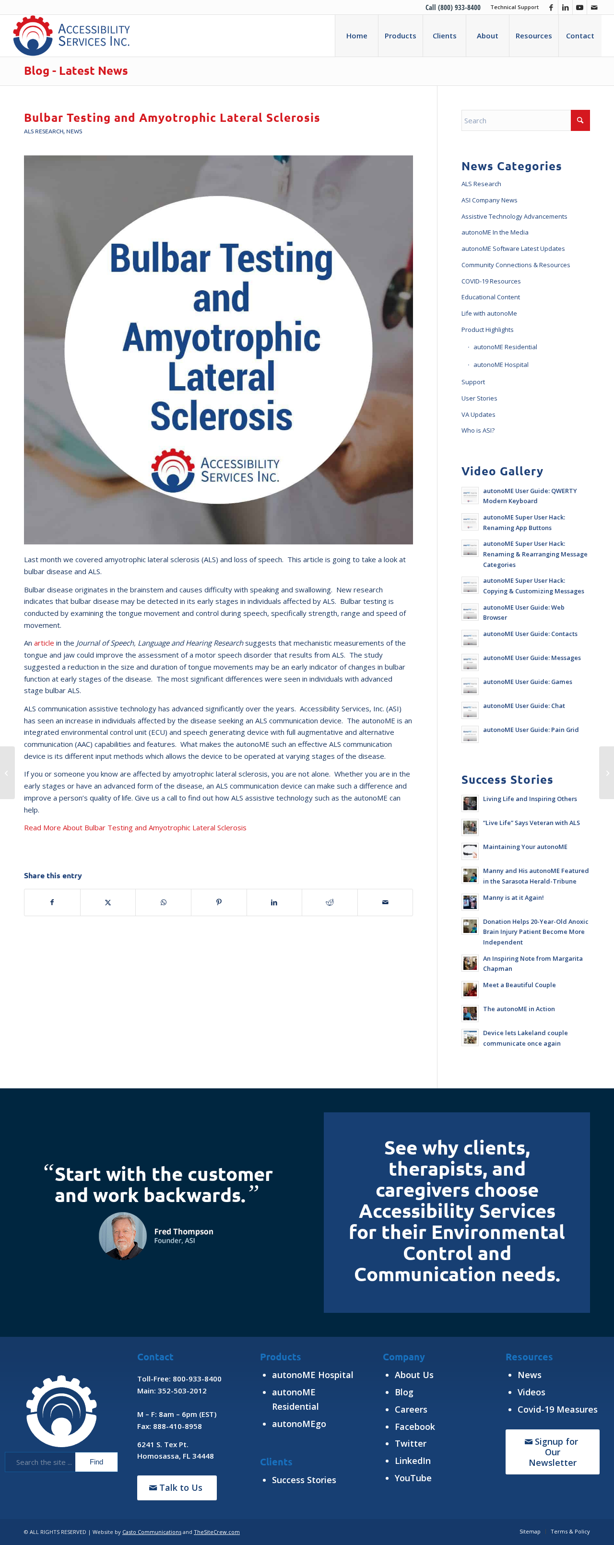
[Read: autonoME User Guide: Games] (470, 686)
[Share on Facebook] (52, 902)
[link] (558, 1409)
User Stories (479, 398)
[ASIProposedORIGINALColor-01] (71, 35)
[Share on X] (108, 902)
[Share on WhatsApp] (163, 902)
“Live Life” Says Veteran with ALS (531, 822)
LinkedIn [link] (413, 1460)
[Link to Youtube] (580, 7)
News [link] (530, 1374)
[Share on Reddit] (329, 902)
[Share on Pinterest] (219, 902)
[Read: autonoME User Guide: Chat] (470, 710)
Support (473, 381)
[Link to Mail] (594, 7)
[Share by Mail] (385, 902)
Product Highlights (487, 329)
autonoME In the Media (495, 232)
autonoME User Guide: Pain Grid (531, 729)
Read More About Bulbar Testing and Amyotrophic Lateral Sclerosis (135, 827)
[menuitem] (512, 7)
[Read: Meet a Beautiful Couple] (470, 989)
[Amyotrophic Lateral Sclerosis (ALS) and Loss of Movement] (7, 772)
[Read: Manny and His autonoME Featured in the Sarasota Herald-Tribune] (470, 875)
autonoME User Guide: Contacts (530, 633)
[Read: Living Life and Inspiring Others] (470, 803)
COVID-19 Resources (491, 281)
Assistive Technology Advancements (514, 216)
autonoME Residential (505, 346)
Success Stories (304, 1480)
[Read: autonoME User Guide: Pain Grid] (470, 734)
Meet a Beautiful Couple (519, 984)
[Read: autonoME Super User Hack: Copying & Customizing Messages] (470, 585)
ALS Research (43, 131)
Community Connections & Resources (515, 264)
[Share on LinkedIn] (274, 902)
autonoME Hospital (501, 364)
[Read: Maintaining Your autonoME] (470, 851)
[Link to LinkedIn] (565, 7)
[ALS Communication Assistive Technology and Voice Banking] (606, 772)
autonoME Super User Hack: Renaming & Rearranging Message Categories (535, 553)
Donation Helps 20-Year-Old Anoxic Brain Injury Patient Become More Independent (536, 931)
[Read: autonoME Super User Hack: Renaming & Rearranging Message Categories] (470, 548)
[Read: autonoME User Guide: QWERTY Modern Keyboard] (470, 495)
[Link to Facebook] (551, 7)
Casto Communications (151, 1531)
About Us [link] (414, 1374)
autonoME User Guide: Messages (532, 657)
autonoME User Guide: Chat (524, 705)
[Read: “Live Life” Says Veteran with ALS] (470, 827)
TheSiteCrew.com (217, 1531)
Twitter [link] (410, 1443)
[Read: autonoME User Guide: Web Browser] (470, 612)
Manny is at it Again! (513, 897)
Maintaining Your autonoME (525, 846)
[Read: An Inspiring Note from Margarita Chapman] (470, 963)
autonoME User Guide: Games (527, 681)
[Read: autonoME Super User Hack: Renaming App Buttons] (470, 522)
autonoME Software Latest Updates (513, 248)
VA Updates (478, 414)
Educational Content (490, 297)
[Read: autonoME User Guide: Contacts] (470, 638)
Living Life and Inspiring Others (530, 798)
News (74, 131)
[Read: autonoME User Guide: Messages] (470, 662)
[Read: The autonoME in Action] (470, 1013)
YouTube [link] (413, 1478)
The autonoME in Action (519, 1008)
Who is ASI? (478, 430)
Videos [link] (531, 1392)
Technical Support (514, 7)
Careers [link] (411, 1409)
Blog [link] (404, 1392)
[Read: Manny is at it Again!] (470, 902)
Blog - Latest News (76, 70)
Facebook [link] (415, 1426)
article (44, 643)
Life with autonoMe (489, 313)
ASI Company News (489, 200)
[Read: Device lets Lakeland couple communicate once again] (470, 1037)
